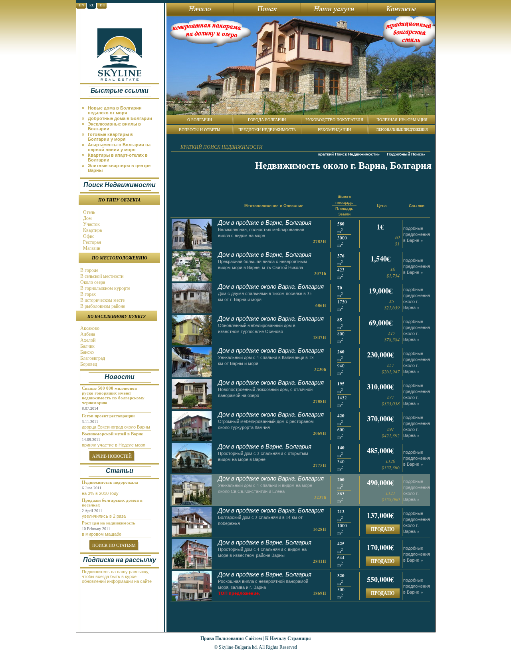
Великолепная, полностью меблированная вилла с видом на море (261, 232)
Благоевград (92, 358)
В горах (87, 294)
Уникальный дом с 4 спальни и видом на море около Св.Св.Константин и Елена (265, 488)
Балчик (87, 346)
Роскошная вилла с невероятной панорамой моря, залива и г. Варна (263, 584)
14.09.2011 (91, 439)
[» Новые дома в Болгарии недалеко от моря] (121, 105)
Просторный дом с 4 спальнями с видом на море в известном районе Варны (262, 552)
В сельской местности (101, 276)
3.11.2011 (90, 421)
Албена (87, 334)
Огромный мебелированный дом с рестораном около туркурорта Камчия (266, 424)
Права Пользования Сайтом (231, 638)
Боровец (88, 364)
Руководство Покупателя (334, 119)
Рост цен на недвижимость (108, 522)
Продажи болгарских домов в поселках (112, 502)
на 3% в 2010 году (100, 493)
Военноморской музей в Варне (112, 433)
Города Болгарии (267, 119)
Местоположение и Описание (273, 205)
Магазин (91, 248)
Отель (88, 212)
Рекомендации (334, 129)
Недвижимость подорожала (110, 482)
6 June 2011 (91, 488)
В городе (88, 270)
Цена (382, 205)
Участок (91, 224)
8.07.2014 (90, 408)
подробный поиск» (406, 154)
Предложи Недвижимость (267, 129)
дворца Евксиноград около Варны (116, 427)
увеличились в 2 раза (104, 516)
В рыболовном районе (102, 306)
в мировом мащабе (101, 534)
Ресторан (91, 242)
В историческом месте (102, 300)
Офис (88, 236)
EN (81, 5)
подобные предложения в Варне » (416, 234)
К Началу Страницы (288, 638)
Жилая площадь (344, 199)
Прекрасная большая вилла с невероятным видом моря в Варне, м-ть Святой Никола (262, 264)
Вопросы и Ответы (199, 129)
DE (102, 5)
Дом (87, 218)
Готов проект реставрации (108, 415)
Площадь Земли (344, 211)
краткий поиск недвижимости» (349, 154)
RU (92, 5)
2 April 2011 (92, 510)
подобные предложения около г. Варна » (416, 298)
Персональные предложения (402, 130)
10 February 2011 (96, 528)
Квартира (92, 230)
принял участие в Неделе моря (113, 445)
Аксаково (89, 328)
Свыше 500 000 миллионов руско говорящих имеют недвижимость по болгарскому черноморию (113, 395)
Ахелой (87, 340)
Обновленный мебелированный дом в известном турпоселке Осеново (256, 328)
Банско (86, 352)
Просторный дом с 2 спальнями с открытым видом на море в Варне (263, 456)
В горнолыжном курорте (104, 288)
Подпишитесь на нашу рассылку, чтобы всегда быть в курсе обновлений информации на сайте (117, 576)
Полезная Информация (402, 119)
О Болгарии (199, 119)
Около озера (92, 282)
